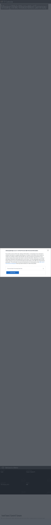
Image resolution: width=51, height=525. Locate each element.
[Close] (48, 250)
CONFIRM (12, 272)
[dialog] (25, 262)
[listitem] (25, 268)
